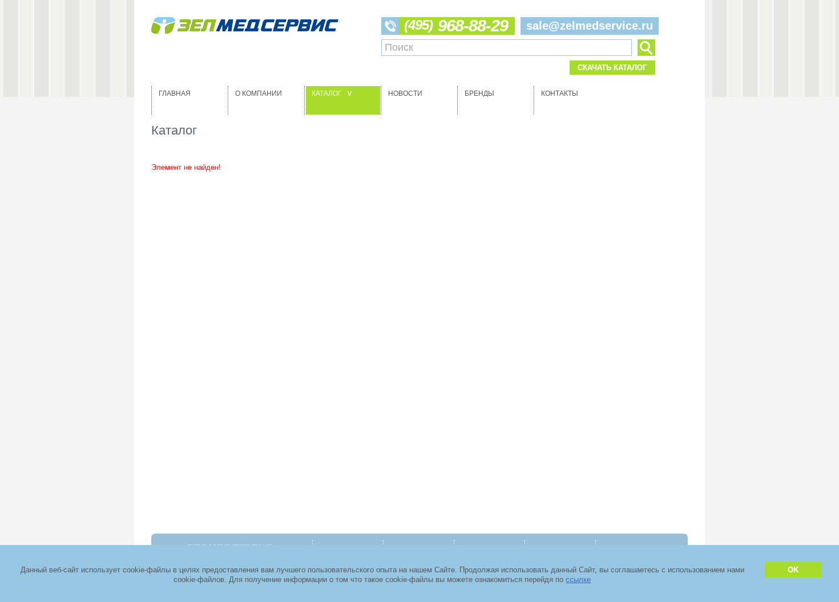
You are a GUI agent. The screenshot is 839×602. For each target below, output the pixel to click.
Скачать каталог (612, 67)
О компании (258, 93)
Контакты (559, 93)
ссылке (578, 579)
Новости (405, 93)
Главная (175, 93)
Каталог (333, 93)
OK (793, 570)
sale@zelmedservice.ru (589, 25)
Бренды (479, 93)
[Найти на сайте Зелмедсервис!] (646, 47)
